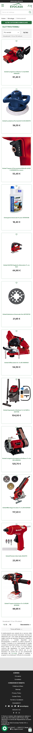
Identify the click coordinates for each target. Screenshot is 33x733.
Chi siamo (18, 676)
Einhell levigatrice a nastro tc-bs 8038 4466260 (16, 72)
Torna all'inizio (16, 629)
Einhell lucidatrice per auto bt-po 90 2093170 (16, 121)
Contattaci (18, 679)
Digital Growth (18, 729)
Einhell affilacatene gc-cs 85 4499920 (16, 362)
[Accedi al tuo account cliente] (29, 6)
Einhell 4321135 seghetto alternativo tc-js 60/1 (16, 266)
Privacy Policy (16, 693)
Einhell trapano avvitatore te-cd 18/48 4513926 (16, 604)
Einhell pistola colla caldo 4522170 (16, 556)
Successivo (25, 625)
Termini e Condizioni (16, 700)
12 (10, 624)
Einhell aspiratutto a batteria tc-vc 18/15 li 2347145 (16, 411)
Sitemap (17, 689)
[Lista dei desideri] (16, 41)
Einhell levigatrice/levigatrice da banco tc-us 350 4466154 (16, 459)
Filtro (25, 32)
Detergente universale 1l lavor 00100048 (16, 217)
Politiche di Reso (18, 686)
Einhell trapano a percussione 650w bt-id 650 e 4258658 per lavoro (16, 169)
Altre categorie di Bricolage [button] (16, 22)
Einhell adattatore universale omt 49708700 (16, 314)
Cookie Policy (16, 696)
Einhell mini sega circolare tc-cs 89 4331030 (16, 507)
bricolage (14, 653)
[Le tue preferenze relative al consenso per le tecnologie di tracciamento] (30, 730)
